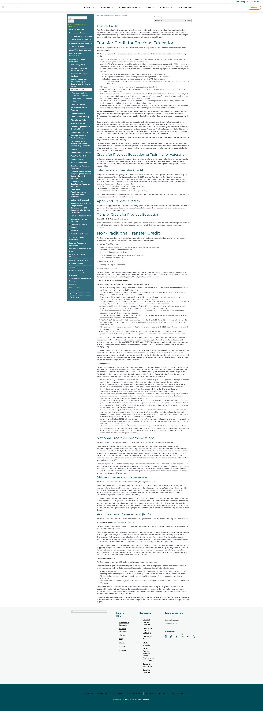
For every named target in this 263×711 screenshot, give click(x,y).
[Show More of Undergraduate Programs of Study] (68, 248)
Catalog (241, 2)
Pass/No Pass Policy (79, 156)
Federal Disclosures (134, 693)
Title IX (166, 693)
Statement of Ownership (78, 33)
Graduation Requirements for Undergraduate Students (78, 193)
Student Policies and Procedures (77, 238)
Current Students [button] (185, 8)
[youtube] (188, 636)
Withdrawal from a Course (79, 226)
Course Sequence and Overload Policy (80, 128)
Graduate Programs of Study (80, 260)
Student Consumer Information (148, 622)
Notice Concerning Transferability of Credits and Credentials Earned (81, 82)
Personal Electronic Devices (79, 75)
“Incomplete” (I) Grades (81, 153)
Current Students (123, 630)
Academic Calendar (76, 47)
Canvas (122, 643)
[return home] (9, 8)
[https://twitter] (194, 636)
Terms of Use (88, 693)
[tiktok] (171, 636)
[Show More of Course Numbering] (68, 263)
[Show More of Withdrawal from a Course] (69, 224)
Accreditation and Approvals (80, 40)
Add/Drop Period (78, 123)
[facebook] (176, 636)
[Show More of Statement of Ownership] (68, 32)
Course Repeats (78, 159)
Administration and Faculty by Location (80, 280)
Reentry (74, 230)
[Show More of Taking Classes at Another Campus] (69, 135)
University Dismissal (80, 200)
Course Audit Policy (79, 132)
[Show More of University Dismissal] (69, 199)
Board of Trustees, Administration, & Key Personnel (77, 273)
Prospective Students (124, 624)
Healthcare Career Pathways (147, 630)
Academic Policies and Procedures (77, 60)
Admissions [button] (105, 8)
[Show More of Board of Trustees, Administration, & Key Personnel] (68, 270)
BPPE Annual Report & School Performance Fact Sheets (148, 654)
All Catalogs (74, 297)
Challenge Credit (78, 113)
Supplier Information (148, 671)
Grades (74, 149)
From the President (76, 29)
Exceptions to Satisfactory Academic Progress (80, 184)
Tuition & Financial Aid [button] (128, 8)
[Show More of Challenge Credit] (69, 113)
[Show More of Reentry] (69, 230)
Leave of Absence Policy (81, 216)
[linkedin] (182, 636)
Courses (72, 267)
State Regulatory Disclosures (80, 36)
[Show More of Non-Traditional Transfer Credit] (71, 98)
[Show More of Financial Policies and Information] (68, 242)
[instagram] (165, 636)
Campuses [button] (164, 8)
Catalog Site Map (76, 294)
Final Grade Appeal (79, 162)
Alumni (122, 635)
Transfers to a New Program (79, 109)
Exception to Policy (79, 234)
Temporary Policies (79, 65)
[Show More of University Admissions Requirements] (68, 53)
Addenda (72, 284)
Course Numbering (76, 264)
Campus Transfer (78, 104)
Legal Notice (117, 693)
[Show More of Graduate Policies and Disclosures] (68, 254)
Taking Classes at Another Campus (78, 137)
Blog (121, 639)
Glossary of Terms (147, 638)
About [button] (149, 8)
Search (71, 21)
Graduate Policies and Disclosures (77, 255)
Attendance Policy (79, 120)
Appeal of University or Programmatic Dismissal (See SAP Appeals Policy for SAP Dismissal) (81, 208)
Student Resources (147, 665)
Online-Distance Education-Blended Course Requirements (80, 143)
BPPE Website (146, 644)
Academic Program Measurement (79, 69)
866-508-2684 (255, 2)
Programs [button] (88, 8)
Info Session (254, 7)
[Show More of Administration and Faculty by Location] (68, 278)
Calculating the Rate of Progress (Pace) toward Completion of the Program (81, 175)
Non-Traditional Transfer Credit (82, 100)
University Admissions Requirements (77, 55)
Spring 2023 (99, 15)
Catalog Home (75, 291)
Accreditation (177, 693)
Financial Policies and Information (77, 244)
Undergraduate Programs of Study (80, 250)
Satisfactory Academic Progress (80, 167)
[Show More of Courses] (68, 266)
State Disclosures (152, 693)
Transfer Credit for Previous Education (80, 94)
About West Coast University (80, 50)
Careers (122, 646)
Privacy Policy (102, 693)
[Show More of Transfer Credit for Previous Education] (71, 92)
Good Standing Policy (80, 117)
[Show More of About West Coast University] (68, 49)
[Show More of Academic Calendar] (68, 46)
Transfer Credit (77, 90)
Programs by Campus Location (80, 43)
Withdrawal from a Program (79, 220)
